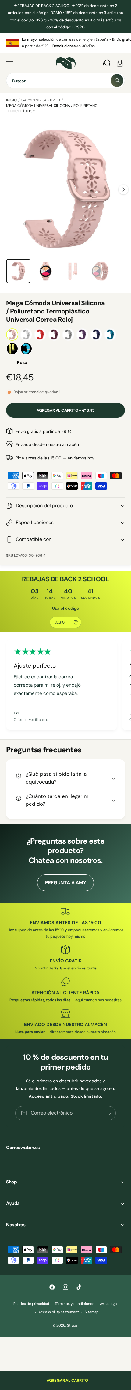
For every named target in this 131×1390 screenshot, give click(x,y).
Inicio (11, 100)
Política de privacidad (31, 1304)
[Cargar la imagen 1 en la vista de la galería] (18, 271)
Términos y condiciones (74, 1304)
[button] (9, 63)
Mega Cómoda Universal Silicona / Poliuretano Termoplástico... (51, 108)
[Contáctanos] (106, 63)
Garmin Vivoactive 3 (40, 100)
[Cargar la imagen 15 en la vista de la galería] (100, 271)
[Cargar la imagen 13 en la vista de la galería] (46, 271)
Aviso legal (109, 1304)
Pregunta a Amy (65, 882)
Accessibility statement (58, 1312)
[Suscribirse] (108, 1113)
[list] (65, 43)
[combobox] (65, 80)
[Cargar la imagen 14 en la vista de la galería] (73, 271)
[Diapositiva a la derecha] (123, 189)
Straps (72, 1325)
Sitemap (91, 1312)
